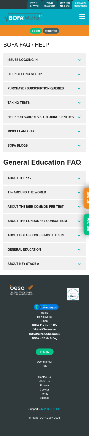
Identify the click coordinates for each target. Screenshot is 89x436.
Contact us (44, 377)
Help (44, 365)
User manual (44, 361)
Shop (44, 321)
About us (44, 381)
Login (44, 352)
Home (44, 312)
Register (51, 30)
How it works (44, 316)
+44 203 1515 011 (50, 409)
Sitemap (44, 397)
